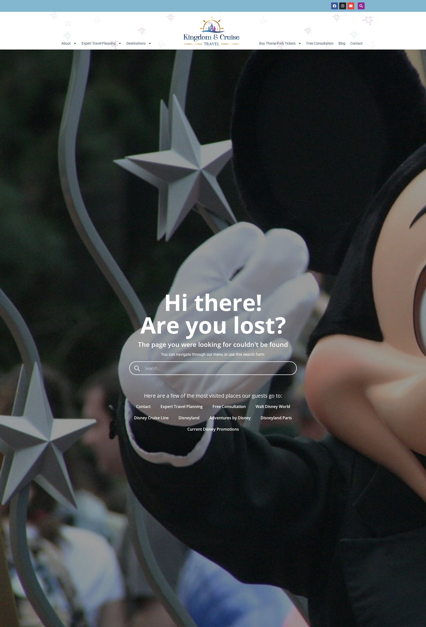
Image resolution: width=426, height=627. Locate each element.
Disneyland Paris (276, 418)
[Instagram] (342, 5)
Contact (356, 43)
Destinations (136, 43)
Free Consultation (320, 43)
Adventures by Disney (230, 418)
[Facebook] (334, 5)
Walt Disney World (273, 406)
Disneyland (188, 418)
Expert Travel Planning (99, 43)
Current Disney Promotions (213, 429)
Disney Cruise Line (151, 418)
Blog (341, 43)
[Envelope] (350, 5)
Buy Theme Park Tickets (277, 43)
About (66, 43)
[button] (361, 5)
